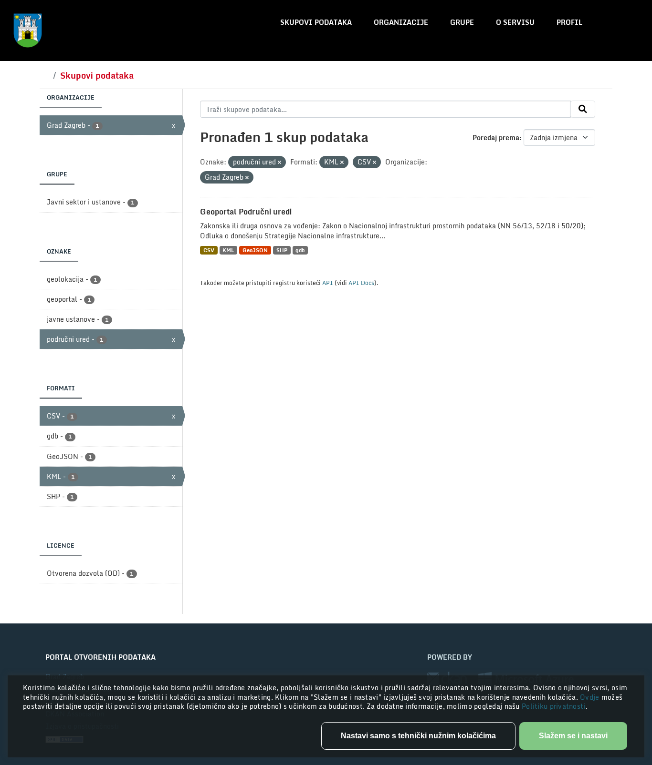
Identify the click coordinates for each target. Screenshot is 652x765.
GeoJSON (255, 250)
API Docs (361, 282)
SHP (281, 250)
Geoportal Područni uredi (246, 211)
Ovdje (590, 697)
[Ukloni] (279, 162)
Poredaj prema (496, 137)
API (327, 282)
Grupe (462, 22)
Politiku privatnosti (554, 706)
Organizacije (401, 22)
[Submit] (582, 109)
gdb (300, 250)
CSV (208, 250)
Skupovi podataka (316, 22)
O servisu (515, 22)
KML (228, 250)
